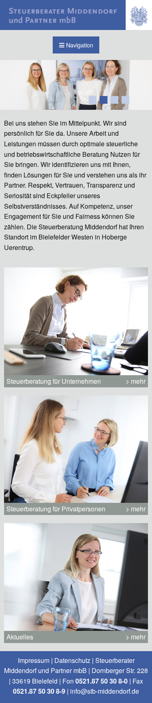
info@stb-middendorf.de (104, 691)
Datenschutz (72, 660)
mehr (138, 381)
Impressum (33, 660)
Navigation (78, 45)
